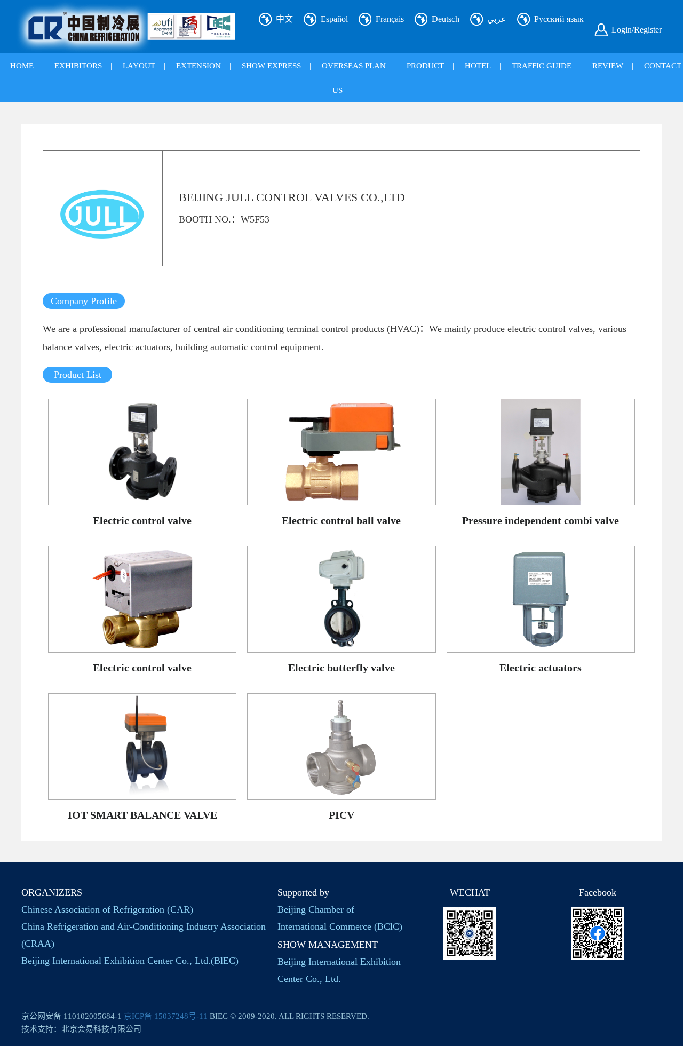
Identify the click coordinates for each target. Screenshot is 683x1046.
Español (334, 18)
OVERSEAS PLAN (354, 65)
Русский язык (559, 18)
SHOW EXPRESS (271, 65)
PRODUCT (425, 65)
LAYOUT (139, 65)
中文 (284, 18)
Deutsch (445, 18)
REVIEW (607, 65)
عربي (496, 18)
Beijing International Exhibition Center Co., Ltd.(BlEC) (130, 960)
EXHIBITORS (78, 65)
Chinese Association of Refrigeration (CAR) (107, 909)
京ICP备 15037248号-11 (166, 1016)
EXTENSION (198, 65)
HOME (22, 65)
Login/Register (636, 29)
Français (390, 18)
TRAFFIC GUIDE (541, 65)
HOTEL (478, 65)
